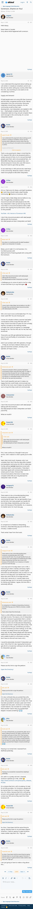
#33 (31, 547)
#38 (31, 765)
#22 (31, 81)
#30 (31, 429)
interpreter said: (6, 432)
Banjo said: (5, 239)
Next (22, 871)
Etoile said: (5, 729)
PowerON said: (6, 851)
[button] (3, 878)
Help (28, 905)
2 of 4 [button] (16, 871)
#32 (31, 521)
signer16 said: (6, 135)
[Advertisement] (16, 49)
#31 (31, 492)
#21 (31, 22)
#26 (31, 269)
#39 (31, 812)
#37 (31, 725)
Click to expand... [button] (16, 150)
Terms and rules (13, 905)
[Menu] (2, 2)
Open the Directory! (7, 669)
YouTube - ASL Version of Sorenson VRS (13, 213)
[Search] (31, 2)
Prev (11, 871)
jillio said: (4, 687)
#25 (31, 236)
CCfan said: (5, 273)
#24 (31, 187)
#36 (31, 684)
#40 (31, 848)
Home (3, 907)
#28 (31, 363)
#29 (31, 401)
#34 (31, 598)
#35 (31, 662)
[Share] (28, 22)
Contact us (4, 905)
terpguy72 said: (6, 551)
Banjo (3, 11)
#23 (31, 131)
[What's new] (27, 2)
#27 (31, 299)
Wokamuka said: (6, 367)
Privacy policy (22, 905)
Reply (30, 69)
